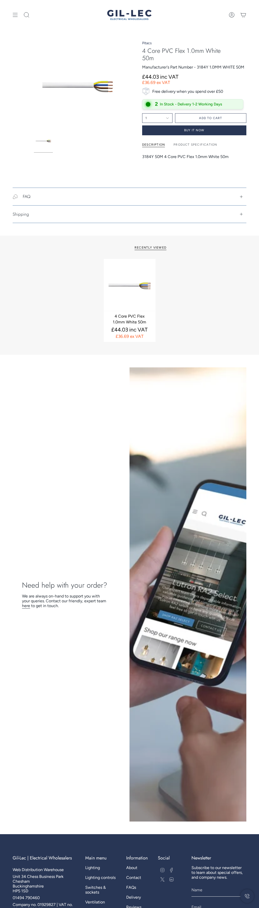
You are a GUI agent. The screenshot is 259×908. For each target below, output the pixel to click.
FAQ (26, 196)
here (26, 605)
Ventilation (95, 902)
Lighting (92, 867)
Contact (133, 877)
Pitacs (147, 43)
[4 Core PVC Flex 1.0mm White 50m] (130, 285)
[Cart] (243, 15)
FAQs (131, 887)
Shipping (21, 214)
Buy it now (194, 130)
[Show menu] (15, 15)
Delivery (133, 897)
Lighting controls (100, 877)
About (131, 867)
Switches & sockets (95, 890)
